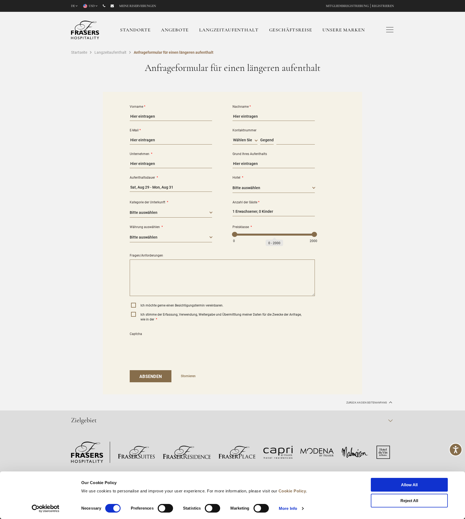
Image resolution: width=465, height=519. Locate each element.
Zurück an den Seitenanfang (367, 402)
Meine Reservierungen (137, 6)
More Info (288, 508)
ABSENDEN (150, 376)
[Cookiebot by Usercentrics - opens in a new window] (45, 508)
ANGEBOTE (175, 30)
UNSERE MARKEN (343, 30)
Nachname (241, 106)
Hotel (237, 177)
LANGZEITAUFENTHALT (228, 30)
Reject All (409, 500)
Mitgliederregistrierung (347, 6)
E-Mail (135, 130)
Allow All (409, 484)
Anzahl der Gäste (245, 202)
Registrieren (383, 6)
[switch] (165, 508)
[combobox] (245, 141)
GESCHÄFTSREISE (290, 30)
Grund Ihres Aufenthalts (249, 154)
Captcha (136, 333)
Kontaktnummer (244, 130)
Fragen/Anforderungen (146, 255)
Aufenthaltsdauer (144, 177)
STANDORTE (135, 30)
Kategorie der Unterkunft (149, 202)
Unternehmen (141, 154)
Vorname (137, 106)
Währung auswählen (146, 227)
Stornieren (188, 376)
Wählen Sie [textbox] (242, 139)
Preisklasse (242, 227)
